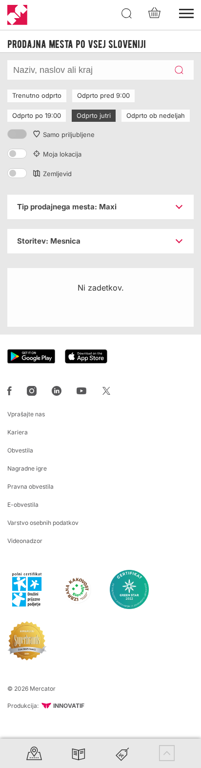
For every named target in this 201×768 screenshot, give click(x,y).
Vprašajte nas (26, 414)
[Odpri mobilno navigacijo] (186, 12)
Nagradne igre (27, 468)
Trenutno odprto (36, 95)
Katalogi (78, 753)
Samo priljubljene (69, 134)
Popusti (122, 753)
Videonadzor (24, 540)
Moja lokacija (62, 154)
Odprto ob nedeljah (155, 115)
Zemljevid (57, 174)
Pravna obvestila (30, 486)
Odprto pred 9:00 (103, 95)
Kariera (17, 432)
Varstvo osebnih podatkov (43, 522)
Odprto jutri (94, 115)
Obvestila (20, 450)
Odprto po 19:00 (36, 115)
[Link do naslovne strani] (17, 15)
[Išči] (126, 13)
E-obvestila (23, 504)
